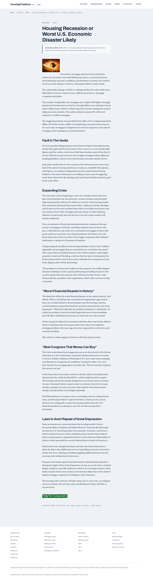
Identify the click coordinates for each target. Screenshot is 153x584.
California (14, 554)
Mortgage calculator (51, 550)
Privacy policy (117, 543)
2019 (79, 543)
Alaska (13, 543)
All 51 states (14, 536)
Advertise (116, 540)
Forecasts (83, 4)
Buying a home (50, 540)
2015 (79, 550)
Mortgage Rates (96, 4)
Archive (138, 4)
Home (12, 12)
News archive (83, 536)
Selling (117, 4)
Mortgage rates (50, 536)
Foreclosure (127, 4)
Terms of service (118, 547)
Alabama (13, 540)
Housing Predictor (25, 4)
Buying (108, 4)
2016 (79, 547)
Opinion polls (83, 540)
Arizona (13, 547)
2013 (27, 12)
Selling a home (50, 543)
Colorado (13, 557)
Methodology (117, 536)
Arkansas (13, 550)
